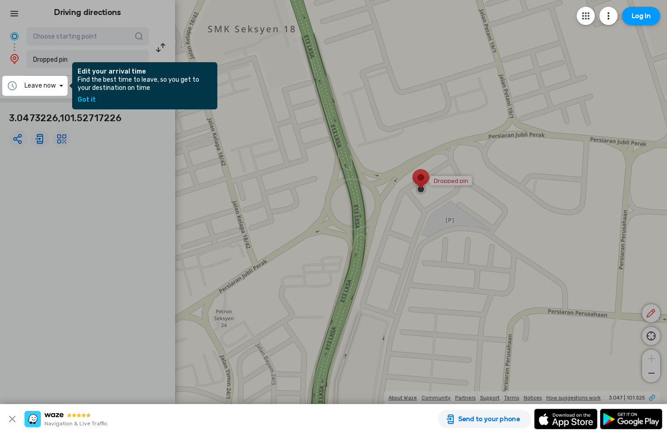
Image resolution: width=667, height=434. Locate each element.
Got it (87, 100)
